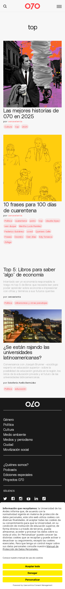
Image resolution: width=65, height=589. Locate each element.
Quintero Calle (43, 231)
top (17, 126)
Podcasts (9, 470)
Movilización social (16, 449)
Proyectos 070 (13, 480)
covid (29, 231)
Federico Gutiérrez (14, 231)
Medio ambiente (14, 434)
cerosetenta (15, 121)
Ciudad (8, 444)
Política (8, 220)
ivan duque (10, 226)
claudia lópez (53, 220)
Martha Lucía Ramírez (30, 226)
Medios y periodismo (18, 439)
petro (33, 220)
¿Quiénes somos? (15, 465)
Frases (8, 236)
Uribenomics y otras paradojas (31, 302)
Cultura (8, 126)
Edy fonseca (45, 236)
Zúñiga (7, 242)
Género (8, 419)
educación (20, 388)
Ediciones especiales (17, 475)
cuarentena (21, 220)
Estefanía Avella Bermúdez (22, 382)
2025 (25, 126)
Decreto (19, 236)
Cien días (31, 236)
